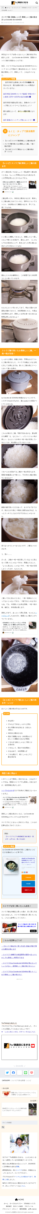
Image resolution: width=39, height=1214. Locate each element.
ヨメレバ (29, 864)
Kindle (28, 883)
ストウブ (19, 1170)
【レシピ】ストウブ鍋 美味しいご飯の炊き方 (20, 140)
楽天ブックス (28, 890)
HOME (21, 1199)
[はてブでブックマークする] (19, 1072)
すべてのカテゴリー (16, 1203)
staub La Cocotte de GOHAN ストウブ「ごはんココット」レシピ (28, 860)
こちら (23, 1186)
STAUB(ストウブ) (29, 1203)
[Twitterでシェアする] (7, 1072)
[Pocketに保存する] (31, 1072)
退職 (17, 1166)
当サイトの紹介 (18, 1206)
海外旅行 (9, 1206)
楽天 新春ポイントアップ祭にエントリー (18, 120)
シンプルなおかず (7, 790)
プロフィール (29, 1206)
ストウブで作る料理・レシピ (21, 1080)
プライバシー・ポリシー (10, 1209)
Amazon (29, 877)
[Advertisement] (19, 1000)
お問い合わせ (32, 1209)
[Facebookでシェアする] (13, 1072)
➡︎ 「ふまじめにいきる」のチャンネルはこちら (18, 1032)
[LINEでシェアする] (25, 1072)
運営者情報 (23, 1209)
